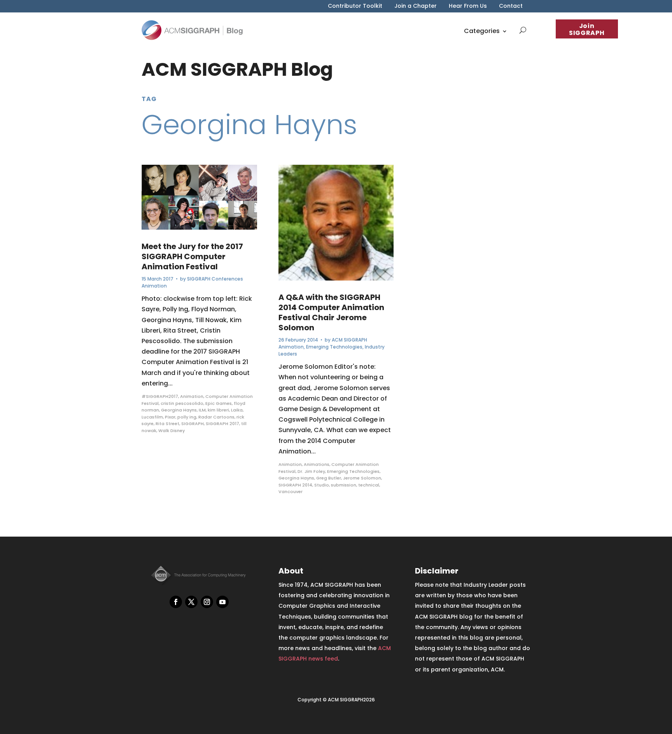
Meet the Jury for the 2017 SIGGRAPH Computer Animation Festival (192, 256)
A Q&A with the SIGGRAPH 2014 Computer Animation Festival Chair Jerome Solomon (331, 312)
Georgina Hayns (179, 410)
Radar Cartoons (216, 417)
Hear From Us (468, 6)
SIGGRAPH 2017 (222, 423)
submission (343, 485)
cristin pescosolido (182, 403)
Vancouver (290, 491)
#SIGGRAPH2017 (160, 396)
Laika (237, 410)
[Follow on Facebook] (176, 602)
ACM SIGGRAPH (349, 339)
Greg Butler (328, 478)
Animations (316, 464)
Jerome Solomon (362, 478)
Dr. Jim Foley (311, 471)
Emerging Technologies (334, 346)
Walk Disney (171, 430)
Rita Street (167, 423)
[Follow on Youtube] (222, 602)
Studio (321, 485)
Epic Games (218, 403)
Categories (482, 30)
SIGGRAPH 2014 (295, 485)
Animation (154, 285)
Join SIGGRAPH (586, 29)
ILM (202, 410)
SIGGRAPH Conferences (215, 278)
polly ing (186, 417)
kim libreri (218, 410)
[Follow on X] (191, 602)
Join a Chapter (415, 6)
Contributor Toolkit (355, 6)
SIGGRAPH (192, 423)
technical (368, 485)
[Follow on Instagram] (207, 602)
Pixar (170, 417)
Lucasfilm (152, 417)
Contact (511, 6)
